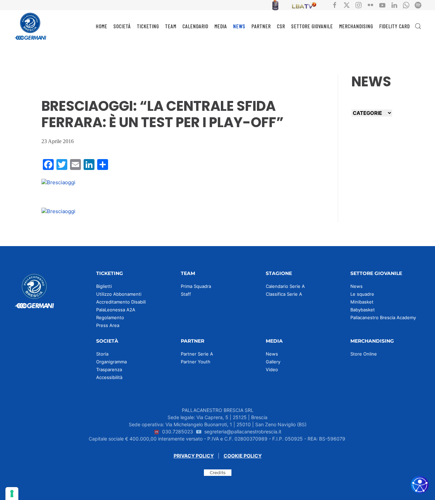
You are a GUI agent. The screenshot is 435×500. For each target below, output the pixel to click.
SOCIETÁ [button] (122, 26)
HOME (101, 26)
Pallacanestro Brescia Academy (383, 317)
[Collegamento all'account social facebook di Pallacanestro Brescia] (334, 4)
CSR (281, 26)
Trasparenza (109, 369)
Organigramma (111, 361)
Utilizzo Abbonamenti (118, 294)
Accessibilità (109, 377)
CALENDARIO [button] (195, 26)
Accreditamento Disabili (121, 302)
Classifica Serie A (284, 294)
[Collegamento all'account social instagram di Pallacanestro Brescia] (358, 4)
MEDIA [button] (220, 26)
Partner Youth (195, 361)
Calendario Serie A (285, 286)
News (356, 286)
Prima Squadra (196, 286)
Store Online (363, 354)
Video (272, 369)
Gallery (273, 361)
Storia (102, 354)
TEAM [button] (170, 26)
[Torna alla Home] (31, 26)
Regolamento (110, 317)
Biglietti (104, 286)
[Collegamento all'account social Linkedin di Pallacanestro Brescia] (394, 4)
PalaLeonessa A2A (115, 309)
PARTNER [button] (261, 26)
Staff (186, 294)
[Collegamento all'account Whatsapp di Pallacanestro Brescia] (406, 4)
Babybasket (362, 309)
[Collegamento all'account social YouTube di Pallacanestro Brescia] (382, 4)
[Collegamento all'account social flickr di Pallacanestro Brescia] (370, 4)
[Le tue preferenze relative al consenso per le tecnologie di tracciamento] (11, 493)
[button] (418, 26)
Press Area (107, 325)
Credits (218, 472)
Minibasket (361, 302)
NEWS (239, 26)
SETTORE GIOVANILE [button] (312, 26)
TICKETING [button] (148, 26)
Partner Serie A (197, 354)
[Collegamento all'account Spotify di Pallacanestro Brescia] (418, 4)
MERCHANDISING (356, 26)
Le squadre (362, 294)
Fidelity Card (394, 26)
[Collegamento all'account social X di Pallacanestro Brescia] (346, 4)
